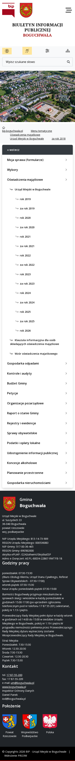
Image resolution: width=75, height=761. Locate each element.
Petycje (12, 393)
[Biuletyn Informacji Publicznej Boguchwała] (8, 10)
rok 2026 (25, 330)
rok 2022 (25, 255)
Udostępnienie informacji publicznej (32, 453)
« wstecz (13, 150)
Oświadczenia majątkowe (25, 134)
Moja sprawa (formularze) (25, 160)
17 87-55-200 (14, 675)
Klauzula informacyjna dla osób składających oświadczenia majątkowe (34, 342)
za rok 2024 (27, 302)
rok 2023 (25, 274)
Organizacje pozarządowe (25, 403)
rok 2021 (25, 236)
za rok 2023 (27, 283)
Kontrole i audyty (19, 373)
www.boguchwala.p (13, 687)
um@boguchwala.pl (22, 683)
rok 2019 (25, 199)
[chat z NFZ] (27, 51)
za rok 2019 (27, 208)
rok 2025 (25, 311)
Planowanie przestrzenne (25, 473)
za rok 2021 (27, 246)
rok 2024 (25, 293)
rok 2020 (25, 217)
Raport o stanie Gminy (23, 413)
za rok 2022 (27, 264)
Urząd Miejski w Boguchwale (27, 138)
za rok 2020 (27, 227)
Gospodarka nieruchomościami (28, 483)
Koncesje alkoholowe (22, 463)
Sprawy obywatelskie (22, 433)
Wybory (12, 170)
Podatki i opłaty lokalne (23, 443)
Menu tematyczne (41, 131)
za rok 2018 (59, 138)
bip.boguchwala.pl (12, 131)
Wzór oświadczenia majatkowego (36, 353)
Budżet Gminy (17, 383)
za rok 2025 (27, 321)
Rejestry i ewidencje (21, 423)
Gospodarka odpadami (23, 363)
